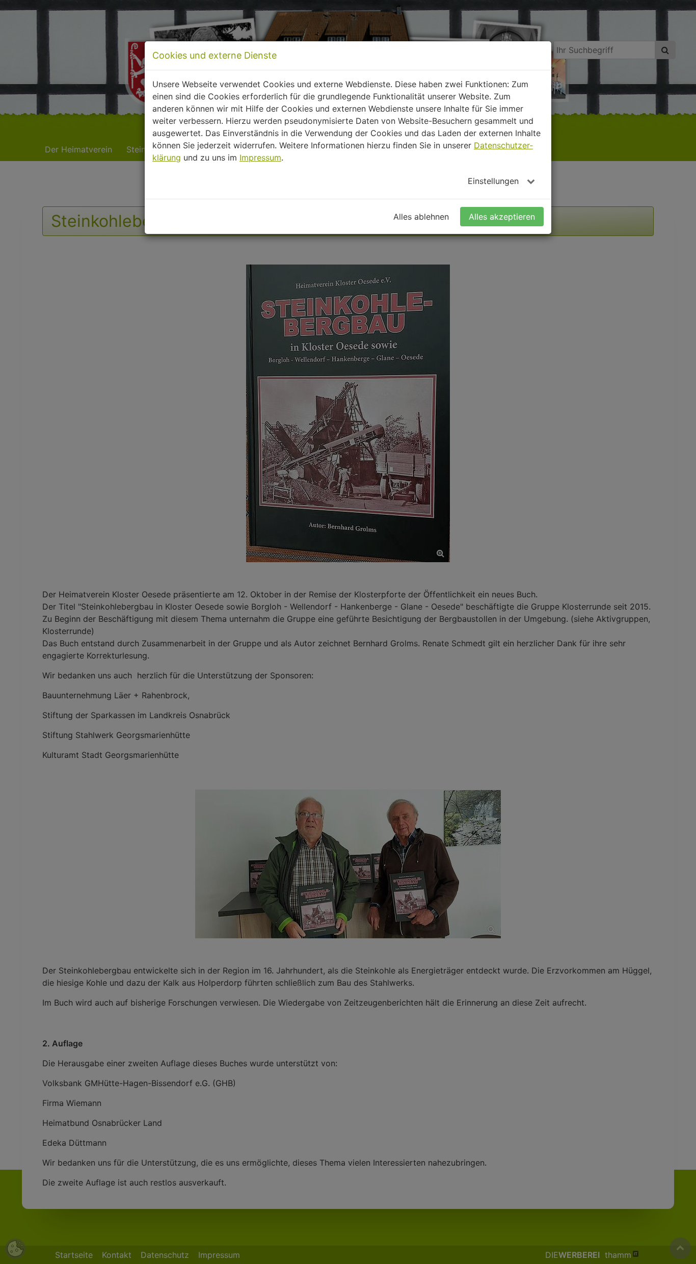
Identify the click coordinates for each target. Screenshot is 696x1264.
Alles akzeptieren (502, 217)
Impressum (260, 157)
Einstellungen (494, 181)
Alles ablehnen (421, 217)
